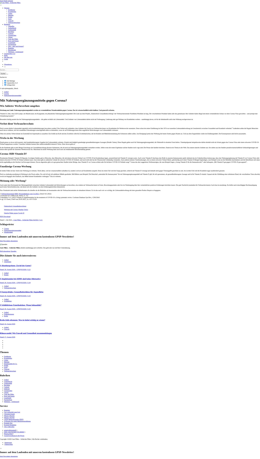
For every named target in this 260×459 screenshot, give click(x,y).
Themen (6, 8)
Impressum (8, 442)
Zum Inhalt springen (6, 1)
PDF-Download (5, 216)
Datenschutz (9, 444)
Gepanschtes (12, 35)
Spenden (13, 251)
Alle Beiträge (10, 81)
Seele (10, 19)
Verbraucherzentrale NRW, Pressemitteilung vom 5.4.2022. (20, 194)
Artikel (6, 92)
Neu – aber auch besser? (16, 46)
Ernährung (11, 10)
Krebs (6, 316)
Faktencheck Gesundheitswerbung (15, 206)
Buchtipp (11, 32)
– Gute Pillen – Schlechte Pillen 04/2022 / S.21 (27, 220)
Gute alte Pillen (13, 39)
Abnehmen (7, 262)
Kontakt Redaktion (10, 425)
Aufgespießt (12, 30)
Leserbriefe (11, 43)
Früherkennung (9, 314)
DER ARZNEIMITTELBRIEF (14, 432)
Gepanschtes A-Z (9, 54)
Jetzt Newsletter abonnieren (9, 241)
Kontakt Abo (8, 423)
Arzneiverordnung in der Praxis (14, 436)
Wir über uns (8, 57)
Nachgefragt (12, 44)
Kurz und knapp (13, 41)
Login (6, 59)
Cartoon (10, 33)
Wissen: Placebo (9, 416)
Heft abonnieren (5, 251)
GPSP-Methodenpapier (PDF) (13, 419)
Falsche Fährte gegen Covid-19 (14, 213)
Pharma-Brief (8, 434)
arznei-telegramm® (10, 430)
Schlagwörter (10, 85)
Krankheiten (12, 11)
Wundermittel (8, 232)
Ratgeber (11, 48)
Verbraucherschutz (14, 22)
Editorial (7, 389)
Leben (10, 13)
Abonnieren (8, 64)
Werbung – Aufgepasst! (15, 52)
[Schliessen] (1, 448)
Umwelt (10, 21)
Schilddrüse (8, 301)
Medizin (10, 15)
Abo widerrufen (9, 427)
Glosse (10, 37)
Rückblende (12, 50)
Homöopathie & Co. (10, 364)
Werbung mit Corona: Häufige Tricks (16, 210)
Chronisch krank (9, 414)
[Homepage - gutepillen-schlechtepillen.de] (10, 3)
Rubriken (7, 24)
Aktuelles (11, 26)
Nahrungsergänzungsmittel (12, 95)
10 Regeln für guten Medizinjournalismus (17, 421)
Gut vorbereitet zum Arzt (12, 412)
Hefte (6, 55)
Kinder (6, 275)
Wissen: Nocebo (9, 417)
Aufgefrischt (12, 28)
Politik (10, 17)
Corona (6, 94)
